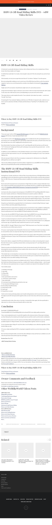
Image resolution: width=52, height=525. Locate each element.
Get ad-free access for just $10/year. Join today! (26, 1)
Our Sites (3, 480)
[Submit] (16, 60)
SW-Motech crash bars (20, 138)
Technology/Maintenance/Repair (9, 396)
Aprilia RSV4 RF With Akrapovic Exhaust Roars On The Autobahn (25, 461)
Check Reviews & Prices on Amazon (9, 123)
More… (3, 419)
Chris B (16, 9)
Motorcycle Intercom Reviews (8, 417)
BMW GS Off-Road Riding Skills (13, 424)
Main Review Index (5, 410)
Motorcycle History (6, 401)
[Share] (6, 60)
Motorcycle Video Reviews (8, 356)
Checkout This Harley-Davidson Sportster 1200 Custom (7, 461)
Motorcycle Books (10, 124)
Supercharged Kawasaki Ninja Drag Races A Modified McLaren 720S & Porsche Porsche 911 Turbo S (43, 462)
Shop (2, 486)
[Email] (20, 60)
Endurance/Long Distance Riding (9, 405)
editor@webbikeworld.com (20, 382)
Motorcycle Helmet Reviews (8, 414)
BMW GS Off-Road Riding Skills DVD (28, 424)
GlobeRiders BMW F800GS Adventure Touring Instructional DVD (22, 187)
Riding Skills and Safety (6, 394)
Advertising (3, 477)
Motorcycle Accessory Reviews (8, 416)
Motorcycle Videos (22, 9)
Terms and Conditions (8, 363)
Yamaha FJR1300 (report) (22, 134)
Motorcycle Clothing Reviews (8, 412)
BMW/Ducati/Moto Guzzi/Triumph (9, 399)
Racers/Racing (4, 403)
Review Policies (4, 484)
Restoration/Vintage (6, 398)
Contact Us (3, 479)
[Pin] (13, 60)
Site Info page (33, 360)
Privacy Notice (4, 482)
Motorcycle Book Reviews (8, 355)
